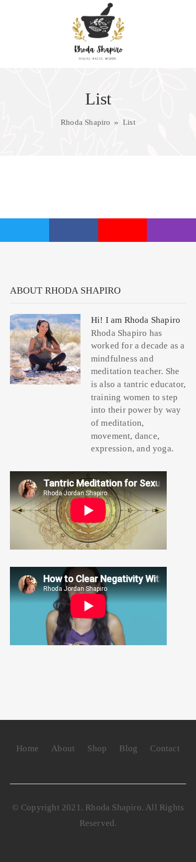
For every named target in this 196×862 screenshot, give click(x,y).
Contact (164, 748)
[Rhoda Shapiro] (98, 31)
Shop (97, 748)
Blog (128, 748)
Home (27, 748)
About (63, 748)
